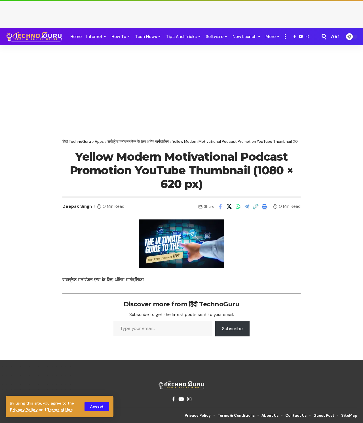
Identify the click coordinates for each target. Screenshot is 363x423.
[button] (97, 406)
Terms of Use (60, 409)
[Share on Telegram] (247, 206)
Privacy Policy (24, 409)
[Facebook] (294, 36)
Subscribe (232, 329)
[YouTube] (300, 36)
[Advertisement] (181, 13)
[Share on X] (229, 206)
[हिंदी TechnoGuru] (34, 36)
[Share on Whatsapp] (238, 206)
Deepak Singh (77, 206)
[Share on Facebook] (220, 206)
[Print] (264, 206)
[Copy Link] (255, 206)
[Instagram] (307, 36)
